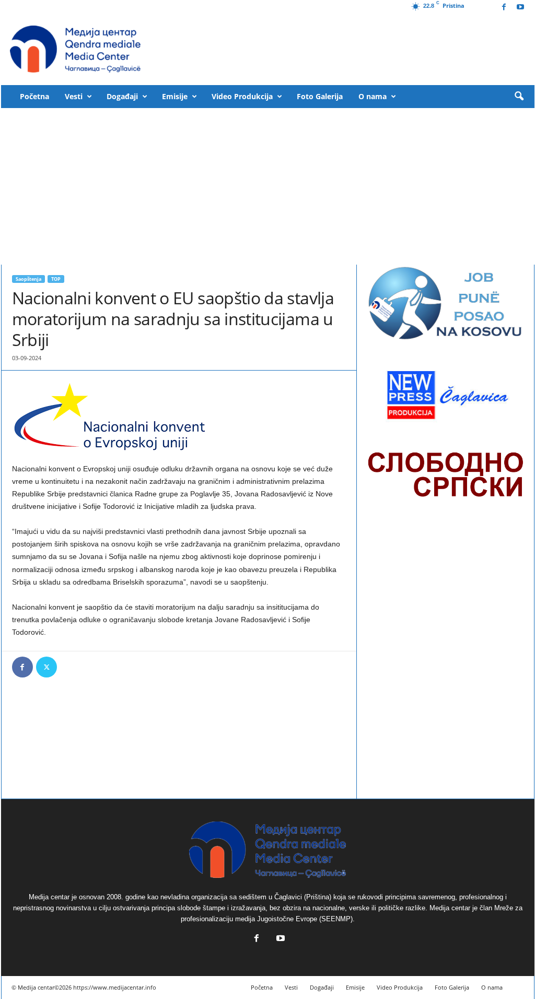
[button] (518, 96)
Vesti (74, 96)
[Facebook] (504, 7)
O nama (372, 96)
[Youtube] (520, 7)
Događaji (122, 96)
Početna (34, 96)
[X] (46, 667)
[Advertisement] (267, 186)
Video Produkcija (242, 96)
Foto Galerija (320, 96)
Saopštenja (28, 279)
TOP (56, 279)
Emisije (175, 96)
